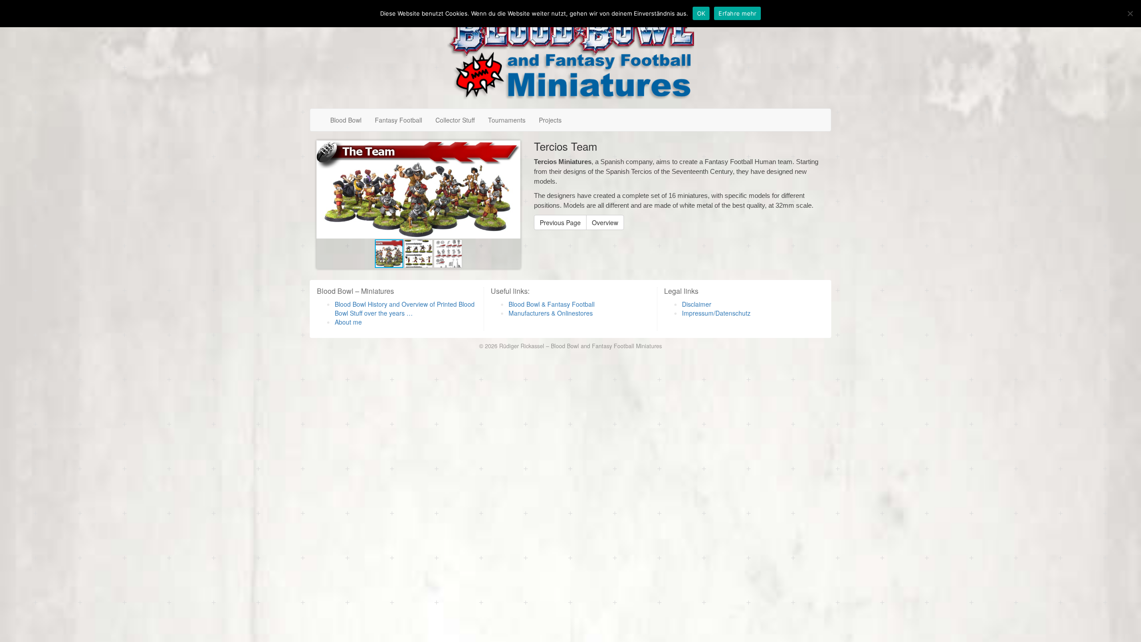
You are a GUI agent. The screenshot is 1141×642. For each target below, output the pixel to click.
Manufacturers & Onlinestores (551, 313)
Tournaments (506, 119)
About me (348, 321)
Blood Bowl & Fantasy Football (552, 304)
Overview (605, 222)
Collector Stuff (455, 119)
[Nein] (1129, 13)
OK (701, 13)
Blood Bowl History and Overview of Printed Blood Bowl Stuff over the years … (405, 308)
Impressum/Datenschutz (716, 313)
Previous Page (560, 222)
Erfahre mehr (737, 13)
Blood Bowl (345, 119)
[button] (512, 148)
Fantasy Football (398, 119)
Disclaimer (696, 304)
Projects (550, 119)
